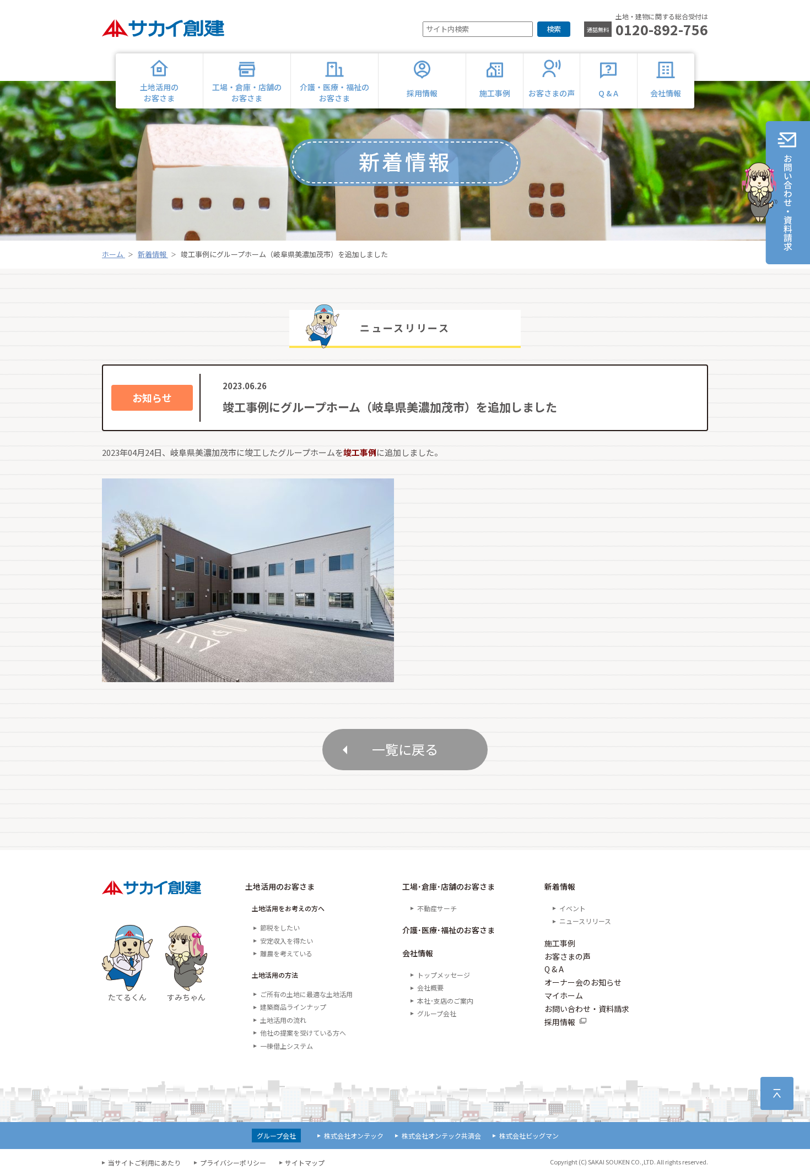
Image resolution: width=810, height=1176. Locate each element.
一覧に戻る (405, 749)
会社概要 (430, 987)
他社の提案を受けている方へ (303, 1032)
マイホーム (563, 995)
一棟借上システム (286, 1045)
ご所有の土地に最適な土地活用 (306, 994)
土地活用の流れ (283, 1020)
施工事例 (559, 943)
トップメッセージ (443, 974)
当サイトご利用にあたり (144, 1162)
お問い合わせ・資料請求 (586, 1008)
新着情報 (559, 886)
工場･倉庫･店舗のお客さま (448, 886)
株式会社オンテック (354, 1135)
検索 (554, 29)
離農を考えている (286, 953)
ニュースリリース (585, 920)
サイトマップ (305, 1162)
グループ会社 (436, 1013)
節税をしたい (280, 927)
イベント (572, 908)
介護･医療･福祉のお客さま (448, 929)
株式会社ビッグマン (529, 1135)
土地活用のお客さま (280, 886)
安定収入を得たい (286, 940)
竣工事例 (359, 452)
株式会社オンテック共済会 (441, 1135)
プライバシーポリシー (233, 1162)
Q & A (554, 968)
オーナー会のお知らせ (583, 982)
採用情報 (559, 1021)
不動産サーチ (437, 908)
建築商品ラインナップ (293, 1006)
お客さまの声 (567, 956)
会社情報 (417, 953)
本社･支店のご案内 (445, 1000)
